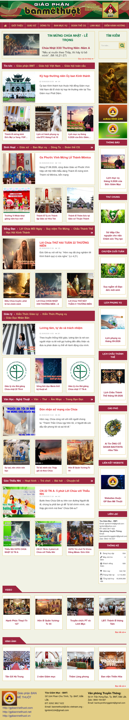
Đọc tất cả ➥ (120, 632)
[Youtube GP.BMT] (113, 130)
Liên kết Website (113, 462)
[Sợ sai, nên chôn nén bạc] (16, 452)
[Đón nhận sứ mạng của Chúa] (19, 420)
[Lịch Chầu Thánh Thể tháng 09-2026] (113, 376)
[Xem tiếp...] (92, 147)
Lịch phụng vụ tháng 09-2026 (113, 339)
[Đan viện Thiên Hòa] (112, 660)
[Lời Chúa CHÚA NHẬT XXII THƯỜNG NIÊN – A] (48, 285)
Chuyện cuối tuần (113, 251)
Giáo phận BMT (25, 65)
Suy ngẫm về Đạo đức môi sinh (112, 288)
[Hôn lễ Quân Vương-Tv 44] (80, 452)
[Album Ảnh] (113, 113)
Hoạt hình (30, 480)
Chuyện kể (73, 480)
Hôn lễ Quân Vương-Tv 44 (48, 622)
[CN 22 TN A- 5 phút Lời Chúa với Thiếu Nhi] (19, 502)
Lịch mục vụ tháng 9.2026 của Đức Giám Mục (113, 181)
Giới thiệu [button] (17, 25)
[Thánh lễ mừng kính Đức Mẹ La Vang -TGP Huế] (16, 118)
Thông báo (113, 142)
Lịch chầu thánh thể (112, 355)
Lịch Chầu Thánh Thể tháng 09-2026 (113, 394)
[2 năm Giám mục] (48, 660)
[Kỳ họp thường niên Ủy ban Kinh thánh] (19, 87)
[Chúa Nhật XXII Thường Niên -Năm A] (21, 44)
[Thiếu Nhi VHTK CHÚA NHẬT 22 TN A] (16, 533)
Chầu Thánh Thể (83, 228)
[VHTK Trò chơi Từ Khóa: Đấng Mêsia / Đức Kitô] (80, 533)
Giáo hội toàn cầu (75, 65)
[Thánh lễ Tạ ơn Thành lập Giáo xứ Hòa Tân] (48, 200)
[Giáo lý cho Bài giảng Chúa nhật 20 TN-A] (16, 370)
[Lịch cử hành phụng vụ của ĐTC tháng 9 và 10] (48, 118)
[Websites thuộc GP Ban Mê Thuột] (113, 482)
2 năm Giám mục (46, 676)
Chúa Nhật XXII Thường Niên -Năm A (66, 48)
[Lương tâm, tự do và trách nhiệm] (19, 339)
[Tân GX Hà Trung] (16, 660)
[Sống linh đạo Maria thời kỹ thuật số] (48, 370)
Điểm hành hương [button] (114, 25)
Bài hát (58, 480)
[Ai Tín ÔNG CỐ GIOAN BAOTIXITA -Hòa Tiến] (113, 427)
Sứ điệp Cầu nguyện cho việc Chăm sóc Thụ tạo (113, 235)
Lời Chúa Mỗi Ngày (30, 228)
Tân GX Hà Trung (14, 676)
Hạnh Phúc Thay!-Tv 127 (16, 622)
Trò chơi (45, 480)
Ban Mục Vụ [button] (60, 25)
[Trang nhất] (5, 25)
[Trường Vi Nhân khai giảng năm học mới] (16, 200)
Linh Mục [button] (95, 25)
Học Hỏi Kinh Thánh (18, 232)
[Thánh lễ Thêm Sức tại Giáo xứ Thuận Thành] (80, 200)
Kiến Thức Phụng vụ (54, 314)
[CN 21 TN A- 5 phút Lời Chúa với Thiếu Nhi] (48, 533)
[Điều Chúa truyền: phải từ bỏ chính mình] (16, 285)
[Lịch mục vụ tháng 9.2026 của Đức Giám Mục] (80, 118)
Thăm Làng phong (79, 676)
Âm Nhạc (56, 399)
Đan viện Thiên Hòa (111, 676)
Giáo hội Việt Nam (49, 65)
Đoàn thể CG (72, 147)
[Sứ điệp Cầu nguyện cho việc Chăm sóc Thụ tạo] (113, 216)
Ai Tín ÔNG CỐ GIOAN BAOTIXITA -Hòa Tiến (113, 447)
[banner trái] (113, 82)
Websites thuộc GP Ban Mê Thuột (112, 499)
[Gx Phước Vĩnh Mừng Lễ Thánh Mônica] (19, 168)
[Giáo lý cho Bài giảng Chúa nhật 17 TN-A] (80, 370)
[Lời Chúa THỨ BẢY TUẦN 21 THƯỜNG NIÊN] (80, 285)
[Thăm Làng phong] (80, 660)
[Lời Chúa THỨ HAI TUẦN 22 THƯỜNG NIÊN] (19, 253)
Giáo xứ (24, 147)
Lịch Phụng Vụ (113, 302)
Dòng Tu (56, 147)
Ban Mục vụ (40, 147)
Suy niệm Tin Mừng (58, 228)
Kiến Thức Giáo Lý (27, 314)
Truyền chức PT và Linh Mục (80, 622)
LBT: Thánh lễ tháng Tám (112, 622)
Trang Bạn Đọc (74, 399)
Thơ (44, 399)
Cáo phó (113, 408)
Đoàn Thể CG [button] (78, 25)
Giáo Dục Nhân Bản (17, 317)
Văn (36, 399)
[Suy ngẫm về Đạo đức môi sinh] (113, 270)
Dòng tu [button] (45, 25)
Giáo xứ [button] (31, 25)
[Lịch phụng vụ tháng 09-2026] (113, 322)
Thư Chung (113, 197)
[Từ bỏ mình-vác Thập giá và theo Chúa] (48, 452)
